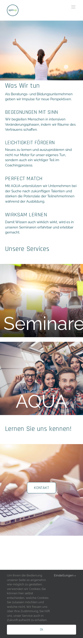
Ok (41, 629)
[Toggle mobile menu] (73, 7)
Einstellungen (64, 575)
